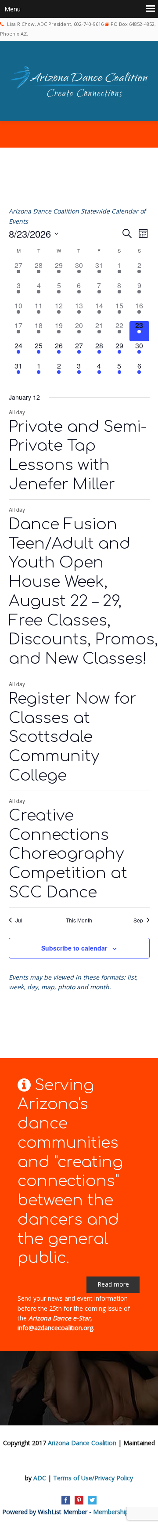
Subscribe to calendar (74, 948)
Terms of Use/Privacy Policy (93, 1478)
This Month (79, 920)
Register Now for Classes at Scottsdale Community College (72, 737)
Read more (113, 1284)
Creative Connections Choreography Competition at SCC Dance (68, 854)
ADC (39, 1478)
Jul (18, 920)
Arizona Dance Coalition (82, 1443)
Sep (138, 920)
